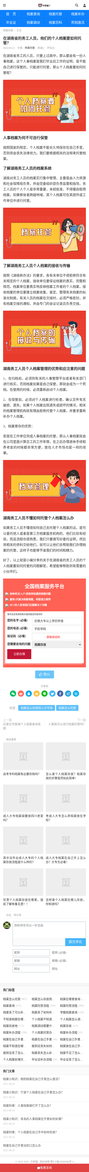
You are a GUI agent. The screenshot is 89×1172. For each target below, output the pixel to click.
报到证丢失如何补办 (45, 1046)
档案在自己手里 (44, 1039)
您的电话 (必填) (17, 628)
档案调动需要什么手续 (45, 1025)
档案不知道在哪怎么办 (16, 1046)
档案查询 (33, 14)
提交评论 (75, 942)
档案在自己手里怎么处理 (73, 1039)
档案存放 (69, 1025)
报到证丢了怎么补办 (16, 1052)
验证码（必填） (33, 637)
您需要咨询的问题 (18, 644)
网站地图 (45, 1161)
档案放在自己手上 (73, 1046)
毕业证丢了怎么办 (73, 1059)
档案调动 (33, 22)
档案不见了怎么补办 (73, 1052)
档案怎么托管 (67, 708)
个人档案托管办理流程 (45, 1032)
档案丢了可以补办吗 (16, 1012)
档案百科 (55, 22)
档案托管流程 (43, 1005)
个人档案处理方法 (16, 1059)
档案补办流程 (15, 1032)
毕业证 (11, 22)
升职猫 (44, 5)
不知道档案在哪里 (16, 1019)
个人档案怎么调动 (73, 1019)
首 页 (11, 14)
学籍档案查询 (72, 1012)
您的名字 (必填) (17, 620)
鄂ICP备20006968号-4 (62, 1161)
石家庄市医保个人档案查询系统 (22, 726)
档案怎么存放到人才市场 (37, 708)
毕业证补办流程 (44, 1059)
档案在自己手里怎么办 (16, 1039)
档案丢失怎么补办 (45, 1052)
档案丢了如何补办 (45, 1012)
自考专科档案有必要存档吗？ (22, 774)
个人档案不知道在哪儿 (45, 1019)
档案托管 (55, 14)
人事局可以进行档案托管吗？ (67, 724)
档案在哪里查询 (73, 999)
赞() (46, 674)
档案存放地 (13, 1025)
